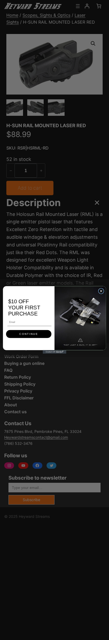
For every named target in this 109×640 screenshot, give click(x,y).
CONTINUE (28, 333)
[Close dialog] (100, 291)
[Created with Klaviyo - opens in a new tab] (54, 352)
